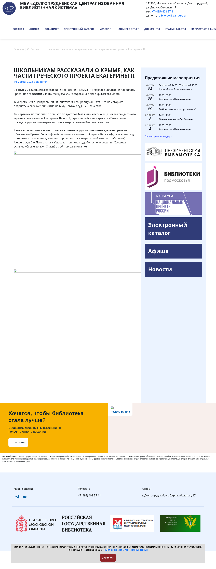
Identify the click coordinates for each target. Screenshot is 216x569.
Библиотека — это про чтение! (177, 109)
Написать (18, 442)
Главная (18, 29)
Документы (152, 29)
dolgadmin (41, 82)
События (51, 29)
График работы (175, 29)
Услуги (104, 29)
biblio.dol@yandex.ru (172, 15)
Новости (160, 269)
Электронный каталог (79, 29)
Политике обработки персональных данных (125, 549)
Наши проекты (127, 29)
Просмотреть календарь (158, 136)
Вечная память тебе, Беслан (176, 119)
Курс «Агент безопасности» (175, 89)
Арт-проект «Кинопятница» (175, 99)
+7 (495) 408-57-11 (163, 11)
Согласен (108, 558)
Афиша (34, 29)
